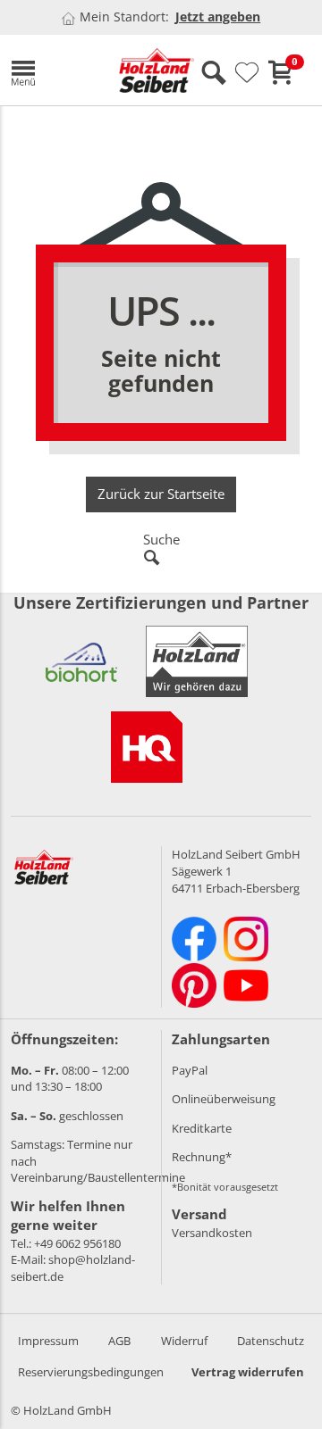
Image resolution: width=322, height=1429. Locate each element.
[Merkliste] (246, 73)
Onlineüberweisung (223, 1099)
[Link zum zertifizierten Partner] (81, 661)
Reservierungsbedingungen (91, 1372)
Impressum (48, 1341)
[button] (51, 70)
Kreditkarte (202, 1128)
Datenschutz (270, 1341)
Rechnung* (202, 1157)
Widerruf (184, 1341)
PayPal (190, 1070)
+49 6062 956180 (77, 1243)
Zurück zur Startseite (161, 494)
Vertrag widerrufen (247, 1372)
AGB (119, 1341)
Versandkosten (212, 1233)
